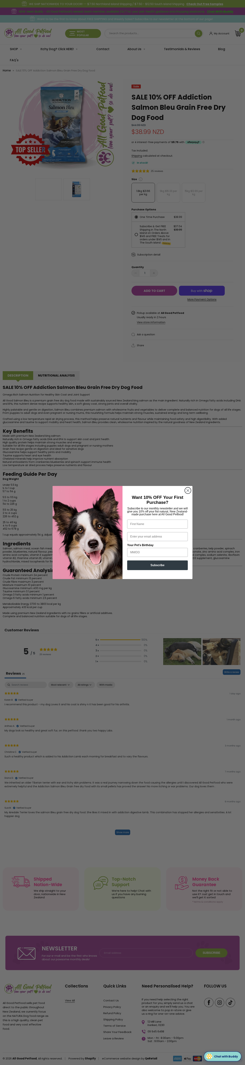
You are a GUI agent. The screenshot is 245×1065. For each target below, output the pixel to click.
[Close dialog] (188, 490)
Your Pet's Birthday (140, 545)
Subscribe (157, 565)
